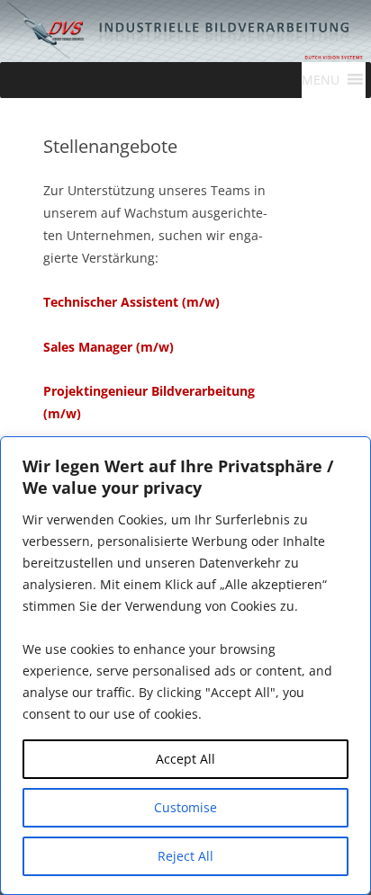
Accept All (185, 758)
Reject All (185, 855)
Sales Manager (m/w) (108, 346)
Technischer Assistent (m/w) (131, 301)
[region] (185, 665)
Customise (185, 807)
